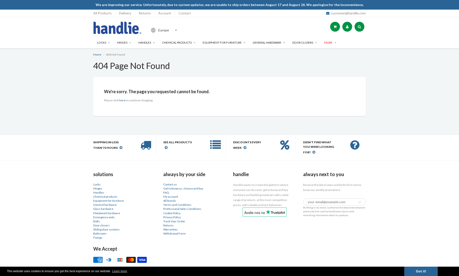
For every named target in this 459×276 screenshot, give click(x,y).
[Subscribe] (359, 202)
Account (164, 13)
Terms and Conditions (177, 205)
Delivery (125, 13)
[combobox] (180, 30)
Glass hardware (103, 209)
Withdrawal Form (174, 233)
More (328, 42)
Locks (101, 42)
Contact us (170, 184)
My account (170, 196)
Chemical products (177, 42)
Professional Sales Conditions (182, 209)
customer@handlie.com (348, 13)
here (122, 100)
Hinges (122, 42)
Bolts (96, 221)
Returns (145, 13)
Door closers (302, 42)
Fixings (97, 237)
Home (97, 54)
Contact (185, 13)
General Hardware (267, 42)
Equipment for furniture (222, 42)
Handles (144, 42)
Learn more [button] (119, 271)
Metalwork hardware (106, 213)
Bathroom (99, 233)
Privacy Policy (172, 217)
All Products (102, 13)
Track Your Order (174, 221)
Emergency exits (104, 217)
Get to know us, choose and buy (183, 188)
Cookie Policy (171, 213)
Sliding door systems (106, 229)
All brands (169, 200)
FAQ (166, 192)
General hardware (105, 205)
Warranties (170, 229)
